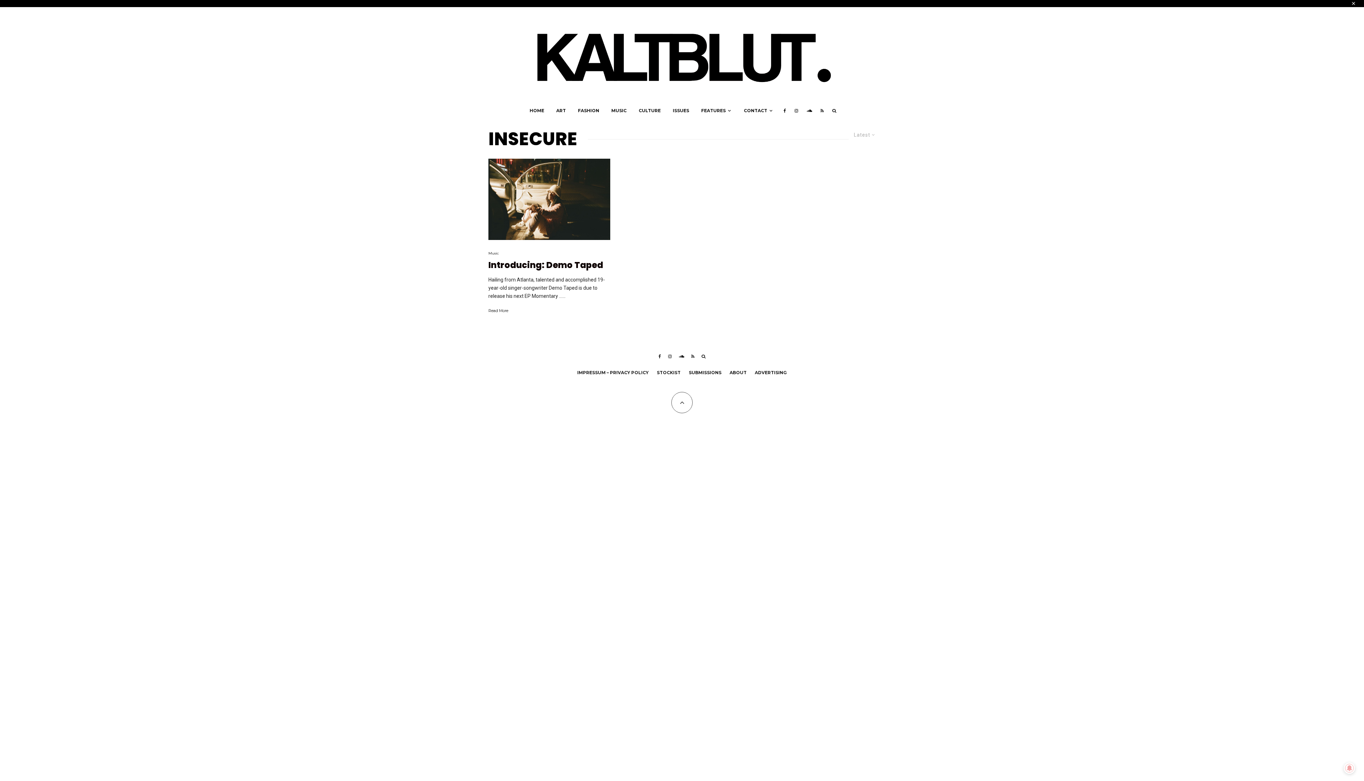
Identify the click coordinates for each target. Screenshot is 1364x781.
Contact (755, 110)
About (738, 372)
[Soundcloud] (809, 111)
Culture (650, 110)
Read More (498, 310)
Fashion (588, 110)
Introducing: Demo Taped (545, 265)
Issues (681, 110)
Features (713, 110)
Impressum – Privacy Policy (613, 372)
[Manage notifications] (1349, 768)
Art (561, 110)
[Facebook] (784, 111)
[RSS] (822, 111)
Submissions (705, 372)
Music (619, 110)
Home (537, 110)
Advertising (771, 372)
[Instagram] (796, 111)
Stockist (669, 372)
